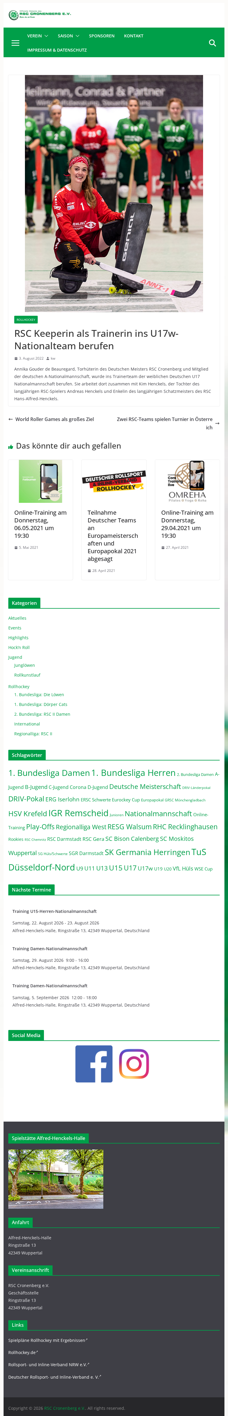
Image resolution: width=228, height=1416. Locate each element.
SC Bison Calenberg (132, 838)
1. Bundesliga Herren (133, 773)
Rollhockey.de (22, 1352)
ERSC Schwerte (96, 800)
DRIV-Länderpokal (196, 787)
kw (53, 358)
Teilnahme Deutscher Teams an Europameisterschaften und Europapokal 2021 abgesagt (113, 535)
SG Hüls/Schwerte (53, 853)
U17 (130, 868)
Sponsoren (102, 36)
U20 (168, 869)
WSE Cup (203, 869)
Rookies (15, 839)
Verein (34, 36)
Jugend (15, 657)
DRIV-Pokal (26, 798)
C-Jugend (59, 787)
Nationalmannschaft (158, 813)
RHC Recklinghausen (185, 826)
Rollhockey (26, 320)
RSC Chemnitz (35, 840)
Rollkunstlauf (27, 675)
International (27, 724)
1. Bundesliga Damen (49, 772)
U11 (89, 868)
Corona (78, 787)
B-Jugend (36, 786)
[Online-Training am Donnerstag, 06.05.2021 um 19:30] (40, 464)
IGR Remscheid (78, 813)
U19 (158, 869)
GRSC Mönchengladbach (185, 800)
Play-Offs (40, 826)
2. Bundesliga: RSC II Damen (42, 714)
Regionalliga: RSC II (33, 733)
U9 (79, 868)
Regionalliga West (81, 827)
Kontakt (133, 36)
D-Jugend (98, 787)
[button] (45, 36)
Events (14, 628)
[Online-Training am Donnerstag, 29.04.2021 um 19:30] (187, 464)
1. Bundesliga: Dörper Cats (40, 704)
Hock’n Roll (19, 647)
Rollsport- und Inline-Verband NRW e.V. (47, 1364)
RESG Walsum (129, 826)
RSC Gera (93, 838)
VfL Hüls (183, 868)
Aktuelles (17, 618)
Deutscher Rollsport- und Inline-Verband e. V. (53, 1377)
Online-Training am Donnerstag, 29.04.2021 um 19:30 (187, 524)
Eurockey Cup (126, 800)
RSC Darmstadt (64, 839)
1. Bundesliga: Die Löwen (39, 694)
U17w (145, 868)
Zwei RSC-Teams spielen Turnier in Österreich (165, 423)
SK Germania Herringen (147, 852)
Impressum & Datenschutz (57, 50)
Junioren (117, 814)
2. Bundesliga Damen (195, 774)
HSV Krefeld (27, 813)
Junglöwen (24, 665)
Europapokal (152, 800)
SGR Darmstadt (86, 853)
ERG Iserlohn (62, 799)
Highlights (18, 637)
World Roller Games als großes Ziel (54, 419)
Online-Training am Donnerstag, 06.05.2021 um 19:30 (40, 524)
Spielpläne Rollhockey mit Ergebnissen (46, 1340)
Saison (65, 36)
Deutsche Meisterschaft (145, 786)
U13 (102, 868)
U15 (116, 868)
